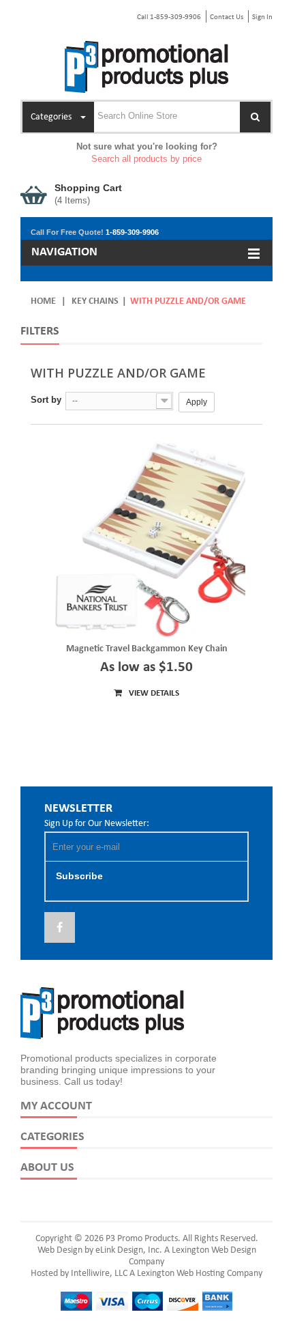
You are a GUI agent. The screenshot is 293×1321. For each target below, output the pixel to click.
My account (56, 1106)
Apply (196, 402)
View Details (153, 693)
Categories (52, 1137)
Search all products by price (146, 159)
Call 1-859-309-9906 (169, 17)
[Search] (255, 117)
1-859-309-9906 (132, 232)
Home (43, 301)
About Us (47, 1167)
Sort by (46, 400)
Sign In (262, 17)
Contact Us (226, 17)
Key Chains (95, 301)
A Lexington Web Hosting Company (195, 1273)
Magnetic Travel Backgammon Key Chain (147, 649)
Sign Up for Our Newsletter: (96, 824)
